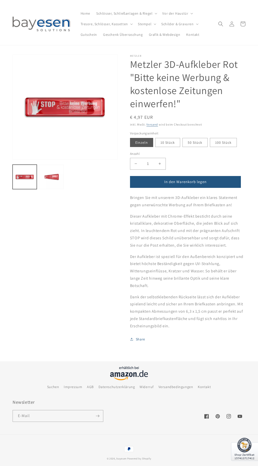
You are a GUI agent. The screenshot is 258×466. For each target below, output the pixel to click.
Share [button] (140, 339)
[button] (126, 13)
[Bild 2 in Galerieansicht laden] (51, 177)
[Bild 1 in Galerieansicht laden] (25, 177)
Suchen (53, 387)
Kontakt (204, 387)
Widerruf (147, 387)
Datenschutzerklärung (117, 387)
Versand (152, 124)
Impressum (73, 387)
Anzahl (135, 154)
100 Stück (223, 142)
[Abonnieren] (97, 416)
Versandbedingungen (175, 387)
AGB (90, 387)
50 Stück (195, 142)
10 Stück (167, 142)
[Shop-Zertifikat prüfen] (244, 463)
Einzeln (141, 142)
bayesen (121, 458)
